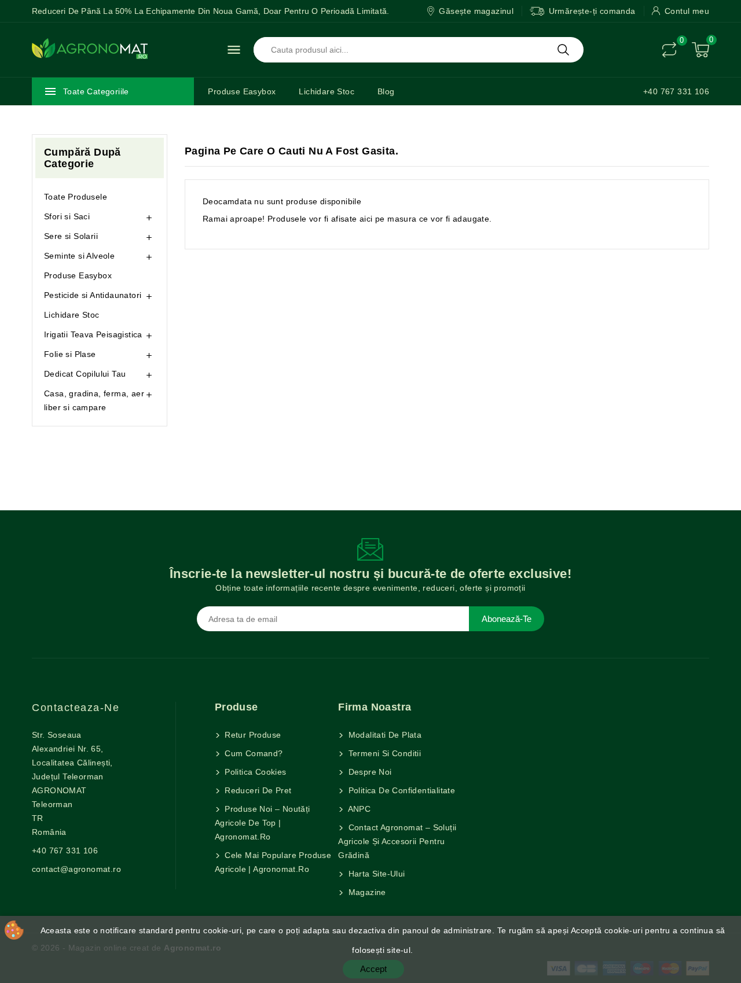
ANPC (358, 808)
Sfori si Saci (67, 216)
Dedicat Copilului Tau (85, 373)
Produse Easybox (242, 91)
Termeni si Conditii (383, 753)
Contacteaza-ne (75, 707)
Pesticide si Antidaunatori (92, 295)
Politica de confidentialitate (400, 790)
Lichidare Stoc (326, 91)
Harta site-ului (375, 873)
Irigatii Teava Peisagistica (93, 334)
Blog (386, 91)
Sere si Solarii (71, 236)
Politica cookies (254, 771)
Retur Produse (251, 734)
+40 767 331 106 (676, 91)
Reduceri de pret (257, 790)
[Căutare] (563, 49)
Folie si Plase (70, 354)
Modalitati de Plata (383, 734)
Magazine (366, 892)
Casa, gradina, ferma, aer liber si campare (94, 400)
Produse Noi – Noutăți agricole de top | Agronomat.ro (262, 822)
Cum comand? (252, 753)
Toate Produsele (75, 196)
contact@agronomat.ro (76, 869)
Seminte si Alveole (79, 255)
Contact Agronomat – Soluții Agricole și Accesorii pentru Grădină (397, 841)
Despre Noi (368, 771)
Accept (373, 969)
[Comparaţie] (669, 49)
